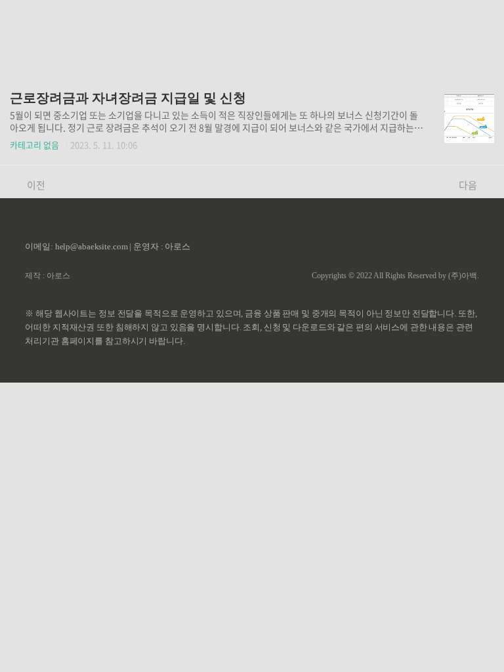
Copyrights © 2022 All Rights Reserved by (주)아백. (395, 275)
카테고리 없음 (34, 144)
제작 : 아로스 (47, 275)
